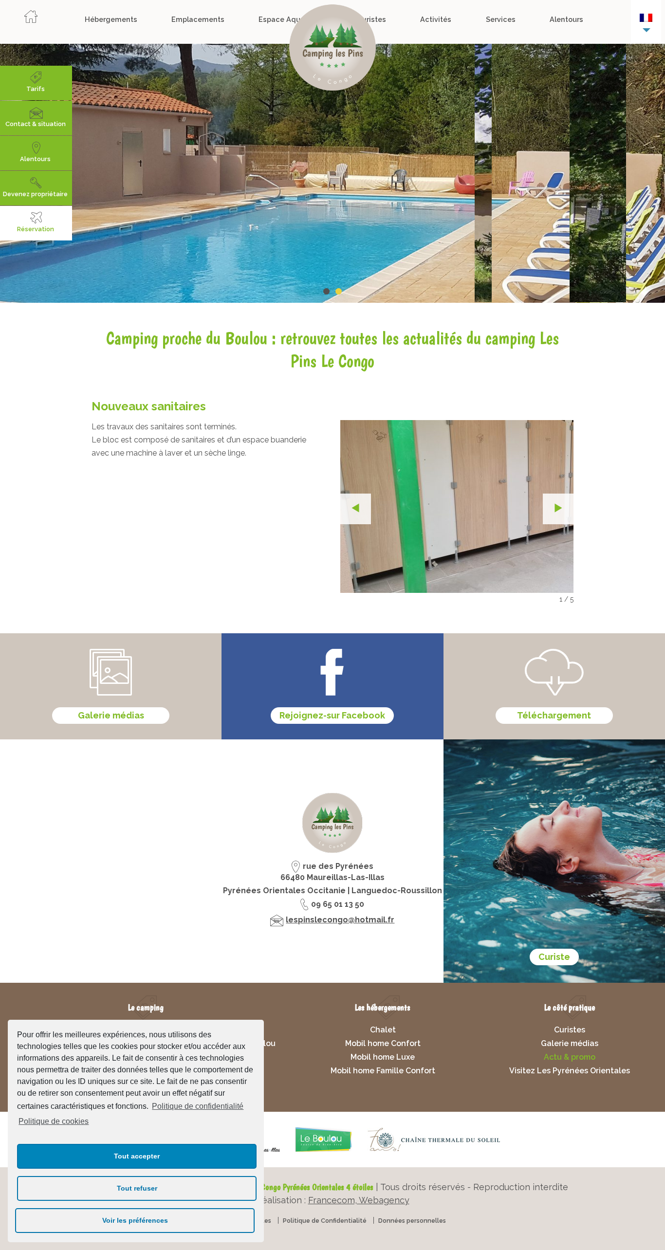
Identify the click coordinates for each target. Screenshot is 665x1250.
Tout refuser (137, 1188)
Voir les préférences (135, 1220)
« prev (355, 509)
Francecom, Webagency (358, 1200)
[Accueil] (30, 19)
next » (558, 509)
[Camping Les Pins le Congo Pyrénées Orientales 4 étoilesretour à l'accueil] (332, 49)
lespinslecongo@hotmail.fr (340, 919)
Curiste (554, 957)
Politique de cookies (53, 1121)
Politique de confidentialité (197, 1106)
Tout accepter (137, 1156)
